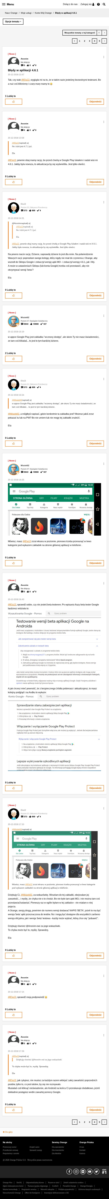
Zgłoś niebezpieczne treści (13, 1186)
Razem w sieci (53, 1183)
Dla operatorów (58, 1147)
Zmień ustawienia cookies (73, 1183)
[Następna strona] (104, 41)
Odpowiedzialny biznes (35, 1183)
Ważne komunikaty (10, 1189)
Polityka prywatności (66, 1189)
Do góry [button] (9, 1132)
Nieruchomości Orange (12, 1193)
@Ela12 (25, 80)
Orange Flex (7, 1183)
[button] (103, 57)
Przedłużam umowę (10, 1150)
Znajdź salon (34, 1147)
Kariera (82, 1153)
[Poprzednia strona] (74, 41)
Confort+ (55, 1186)
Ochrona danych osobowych (89, 1189)
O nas (81, 1147)
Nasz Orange (11, 13)
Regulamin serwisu (29, 1189)
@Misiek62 (17, 400)
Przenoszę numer (9, 1147)
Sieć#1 (19, 1183)
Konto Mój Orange (43, 13)
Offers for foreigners (32, 1193)
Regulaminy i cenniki (11, 1153)
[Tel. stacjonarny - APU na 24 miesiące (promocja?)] (104, 33)
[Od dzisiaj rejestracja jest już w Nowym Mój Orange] (99, 33)
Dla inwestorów (58, 1150)
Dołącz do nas (70, 4)
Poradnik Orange (69, 1186)
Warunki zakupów (47, 1189)
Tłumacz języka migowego (38, 1186)
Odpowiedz (95, 101)
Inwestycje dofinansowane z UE (56, 1193)
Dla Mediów (56, 1153)
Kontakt (82, 1150)
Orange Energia (86, 1186)
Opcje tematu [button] (12, 21)
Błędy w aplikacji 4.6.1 (23, 70)
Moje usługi (26, 13)
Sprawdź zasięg (36, 1150)
